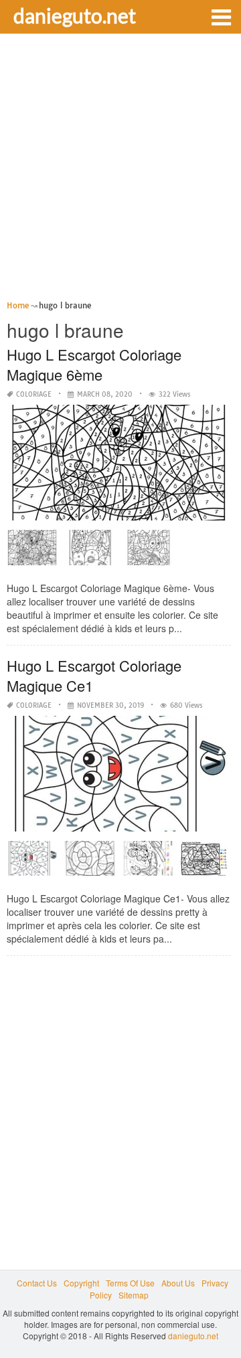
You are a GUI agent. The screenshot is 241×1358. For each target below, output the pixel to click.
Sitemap (133, 1294)
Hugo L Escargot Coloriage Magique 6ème (94, 364)
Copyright (81, 1282)
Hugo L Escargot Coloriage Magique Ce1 (94, 675)
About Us (178, 1282)
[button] (221, 16)
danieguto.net (74, 15)
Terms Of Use (130, 1282)
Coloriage (34, 394)
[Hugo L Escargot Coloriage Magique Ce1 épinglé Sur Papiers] (205, 863)
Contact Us (37, 1282)
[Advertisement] (120, 171)
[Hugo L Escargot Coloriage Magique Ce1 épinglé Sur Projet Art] (32, 863)
